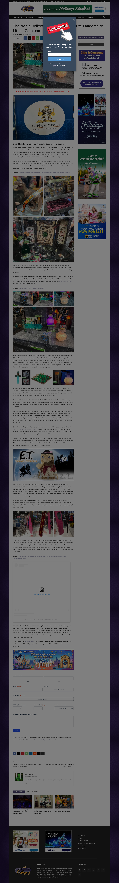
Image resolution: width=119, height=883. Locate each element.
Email (49, 51)
